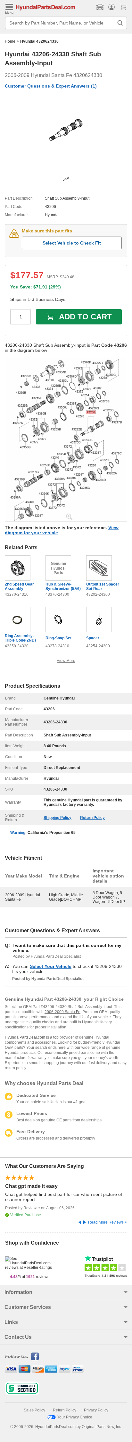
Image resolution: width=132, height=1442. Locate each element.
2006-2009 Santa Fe (62, 1012)
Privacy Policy (96, 1410)
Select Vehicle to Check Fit (72, 242)
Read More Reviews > (107, 1222)
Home (10, 41)
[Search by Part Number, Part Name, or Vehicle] (120, 23)
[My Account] (111, 7)
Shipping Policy (57, 817)
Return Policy (92, 817)
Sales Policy (34, 1410)
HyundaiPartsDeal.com (25, 1037)
